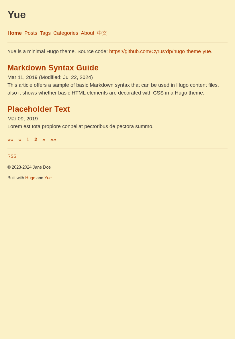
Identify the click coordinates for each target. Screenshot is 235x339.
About (87, 33)
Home (14, 33)
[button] (10, 139)
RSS (11, 156)
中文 (102, 33)
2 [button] (35, 139)
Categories (65, 33)
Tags (45, 33)
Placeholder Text (38, 109)
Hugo (30, 177)
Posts (30, 33)
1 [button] (27, 139)
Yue (48, 177)
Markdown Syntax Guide (53, 67)
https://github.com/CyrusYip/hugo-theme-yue (160, 51)
